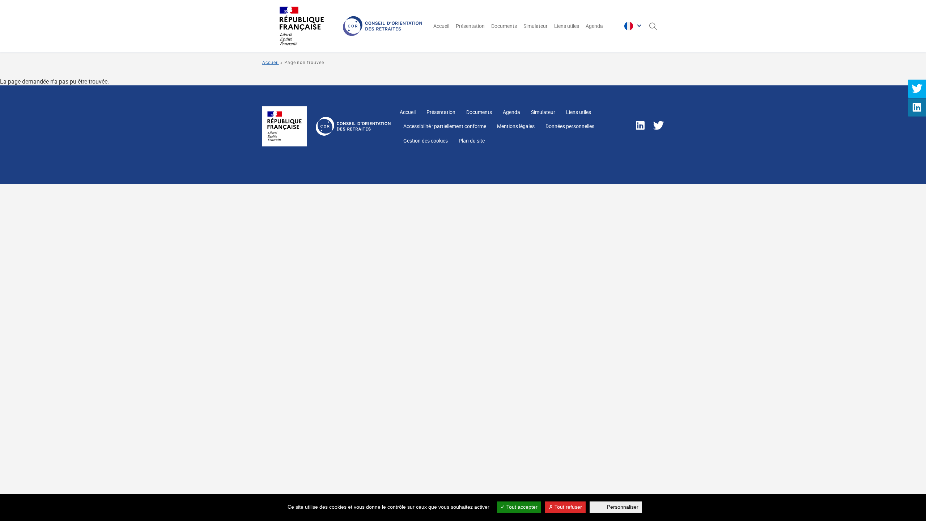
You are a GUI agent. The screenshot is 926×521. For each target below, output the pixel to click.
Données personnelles (569, 126)
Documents (504, 25)
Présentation (470, 25)
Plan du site (472, 140)
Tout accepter (521, 507)
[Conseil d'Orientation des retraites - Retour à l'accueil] (341, 26)
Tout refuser (567, 507)
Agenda (594, 25)
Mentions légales (516, 126)
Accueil (441, 25)
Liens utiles (566, 25)
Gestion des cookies (425, 140)
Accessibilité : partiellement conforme (444, 126)
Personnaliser (622, 507)
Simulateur (535, 25)
